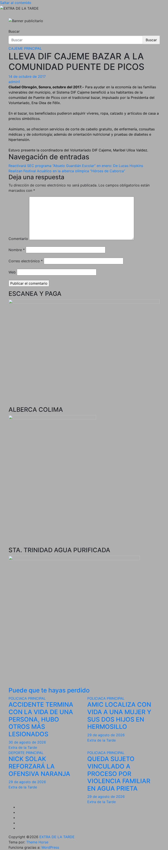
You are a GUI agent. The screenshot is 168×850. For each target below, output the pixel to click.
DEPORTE (17, 753)
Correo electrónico (26, 261)
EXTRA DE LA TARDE (57, 837)
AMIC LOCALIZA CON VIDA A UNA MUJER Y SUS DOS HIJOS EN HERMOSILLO (119, 715)
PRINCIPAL (33, 48)
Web (12, 272)
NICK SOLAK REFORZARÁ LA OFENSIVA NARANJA (39, 766)
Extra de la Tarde (23, 747)
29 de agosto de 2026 (106, 735)
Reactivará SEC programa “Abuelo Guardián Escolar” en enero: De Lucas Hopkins (76, 165)
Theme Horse (37, 842)
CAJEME (16, 48)
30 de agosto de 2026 (27, 742)
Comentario (18, 238)
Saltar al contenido (15, 2)
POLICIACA (18, 698)
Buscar (14, 31)
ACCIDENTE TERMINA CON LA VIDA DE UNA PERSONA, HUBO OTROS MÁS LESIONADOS (41, 719)
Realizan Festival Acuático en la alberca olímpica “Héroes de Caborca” (67, 171)
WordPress (50, 847)
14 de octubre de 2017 (27, 76)
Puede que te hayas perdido (49, 690)
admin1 (14, 82)
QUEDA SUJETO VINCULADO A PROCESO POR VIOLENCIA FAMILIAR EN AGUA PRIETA (118, 773)
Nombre (17, 250)
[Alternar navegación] (11, 27)
